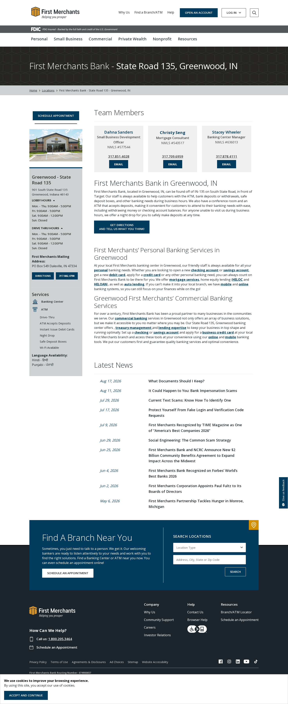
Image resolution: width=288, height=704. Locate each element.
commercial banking (131, 318)
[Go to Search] (254, 12)
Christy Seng (172, 132)
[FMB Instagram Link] (229, 662)
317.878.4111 (226, 156)
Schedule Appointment (56, 116)
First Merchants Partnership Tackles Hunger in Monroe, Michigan (196, 504)
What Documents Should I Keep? (177, 381)
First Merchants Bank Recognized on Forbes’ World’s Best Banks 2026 (193, 473)
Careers (150, 627)
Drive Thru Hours (45, 228)
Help (170, 12)
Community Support (159, 620)
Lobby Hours (41, 200)
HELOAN (100, 284)
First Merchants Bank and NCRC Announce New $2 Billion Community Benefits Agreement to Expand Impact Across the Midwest (192, 455)
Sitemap (133, 662)
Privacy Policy (38, 662)
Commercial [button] (100, 39)
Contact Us (195, 612)
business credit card (218, 332)
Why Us (124, 12)
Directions (43, 276)
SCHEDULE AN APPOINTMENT (67, 573)
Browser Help (197, 620)
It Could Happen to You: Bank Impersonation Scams (193, 390)
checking (141, 332)
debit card (117, 275)
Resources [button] (187, 39)
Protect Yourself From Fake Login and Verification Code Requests (196, 412)
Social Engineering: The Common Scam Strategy (190, 440)
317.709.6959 (172, 156)
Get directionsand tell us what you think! (121, 227)
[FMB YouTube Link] (246, 662)
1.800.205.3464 (60, 639)
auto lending (134, 284)
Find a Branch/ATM (148, 12)
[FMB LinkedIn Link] (238, 662)
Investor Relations (157, 635)
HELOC (237, 279)
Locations (48, 90)
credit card (151, 275)
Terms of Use (59, 662)
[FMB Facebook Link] (221, 662)
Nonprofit (162, 39)
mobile (226, 284)
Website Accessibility (155, 662)
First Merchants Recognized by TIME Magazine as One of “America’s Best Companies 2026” (195, 428)
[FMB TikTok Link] (256, 662)
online (243, 284)
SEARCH (235, 572)
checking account (204, 270)
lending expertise (172, 328)
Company (151, 604)
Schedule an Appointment (56, 647)
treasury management (133, 328)
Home (33, 90)
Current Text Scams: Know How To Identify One (190, 400)
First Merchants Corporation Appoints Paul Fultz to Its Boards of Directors (195, 488)
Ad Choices (117, 662)
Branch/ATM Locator (236, 612)
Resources (229, 604)
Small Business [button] (68, 39)
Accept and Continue (26, 695)
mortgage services (184, 279)
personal (101, 270)
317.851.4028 (118, 156)
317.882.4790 (66, 276)
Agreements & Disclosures (89, 662)
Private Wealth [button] (132, 39)
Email (118, 164)
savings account (236, 270)
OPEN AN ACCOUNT (199, 12)
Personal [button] (39, 39)
